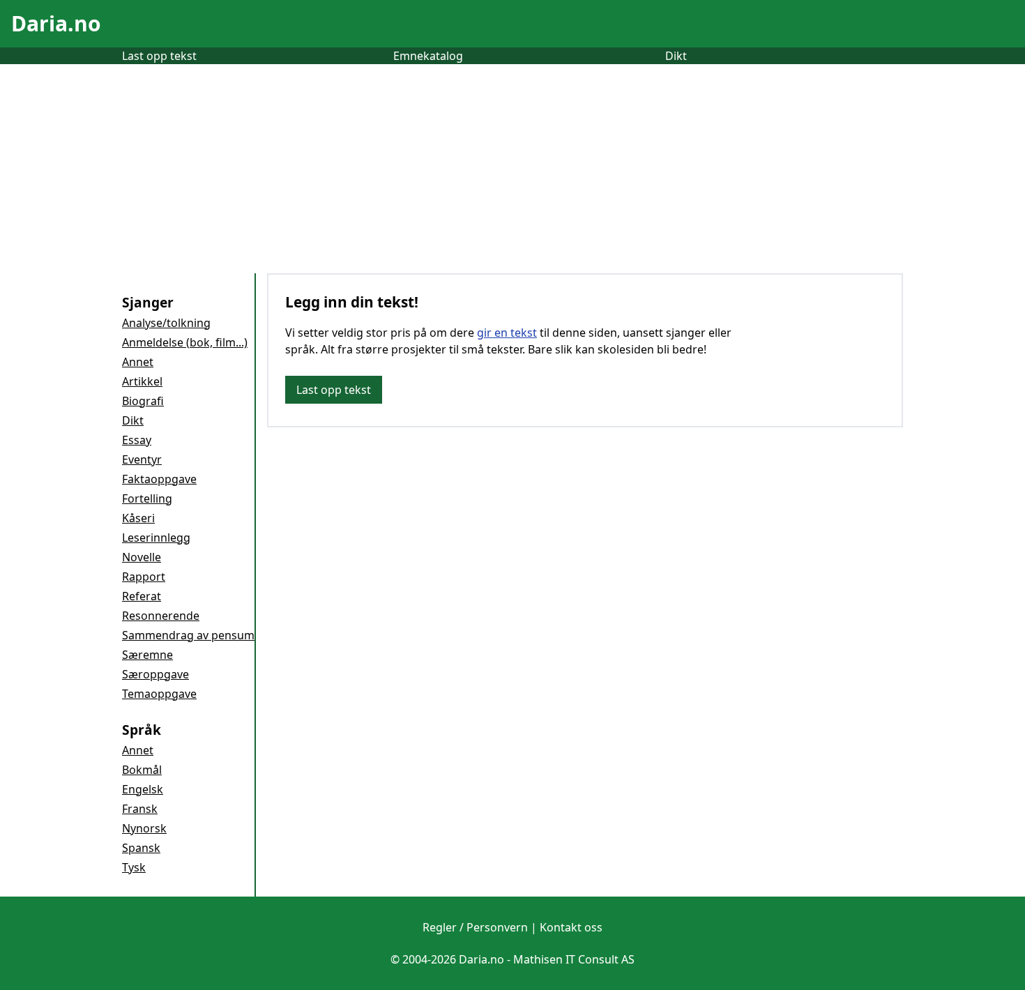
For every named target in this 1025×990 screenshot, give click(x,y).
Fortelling (147, 498)
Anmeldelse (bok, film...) (185, 342)
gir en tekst (507, 332)
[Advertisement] (512, 168)
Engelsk (142, 789)
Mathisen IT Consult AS (574, 959)
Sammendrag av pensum (188, 635)
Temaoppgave (159, 693)
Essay (136, 440)
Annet (137, 362)
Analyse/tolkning (166, 322)
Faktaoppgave (159, 479)
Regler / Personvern (475, 927)
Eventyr (142, 459)
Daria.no (56, 23)
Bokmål (142, 769)
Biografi (143, 401)
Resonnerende (160, 615)
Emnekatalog (428, 55)
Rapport (143, 576)
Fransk (140, 808)
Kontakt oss (571, 927)
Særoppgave (155, 674)
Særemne (147, 654)
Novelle (141, 557)
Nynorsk (144, 828)
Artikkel (142, 381)
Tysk (134, 867)
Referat (141, 596)
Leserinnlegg (156, 537)
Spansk (141, 847)
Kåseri (138, 518)
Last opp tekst (159, 55)
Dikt (676, 55)
